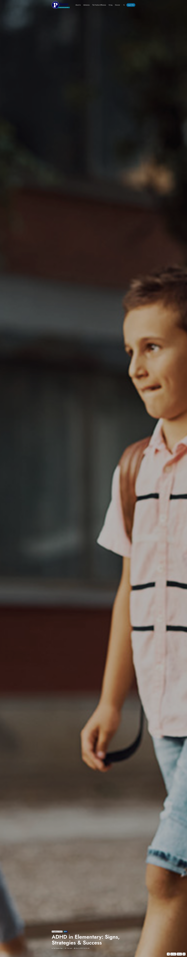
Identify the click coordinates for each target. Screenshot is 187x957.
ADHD (65, 931)
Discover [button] (117, 5)
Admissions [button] (86, 5)
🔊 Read (173, 954)
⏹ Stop (179, 954)
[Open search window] (124, 5)
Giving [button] (110, 5)
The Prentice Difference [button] (99, 5)
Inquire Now (131, 5)
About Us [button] (78, 5)
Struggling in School (57, 931)
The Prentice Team (58, 948)
